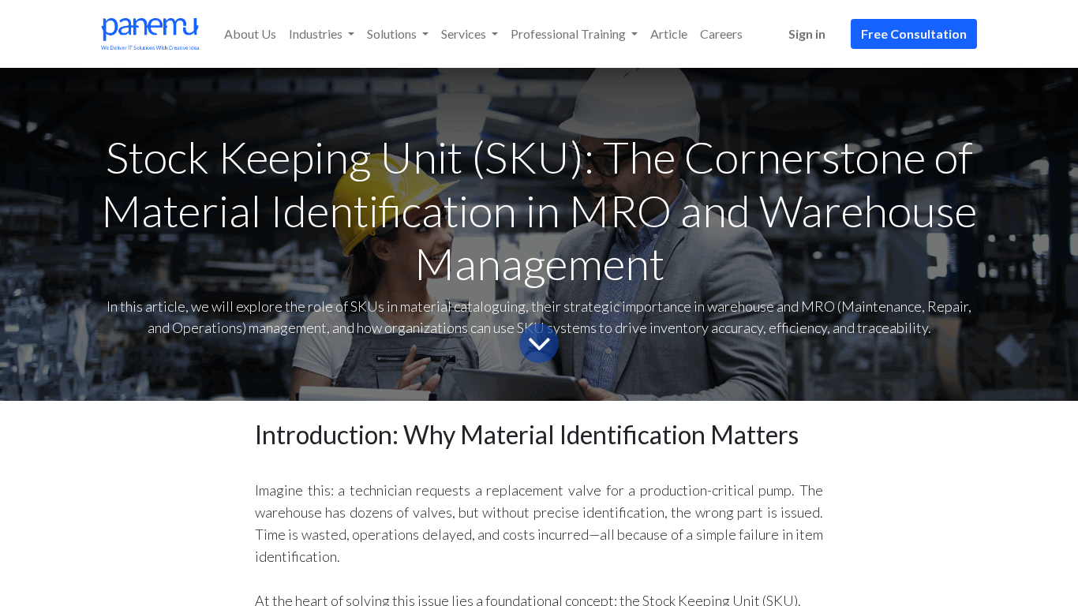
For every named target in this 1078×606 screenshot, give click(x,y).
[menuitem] (250, 34)
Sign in (806, 33)
